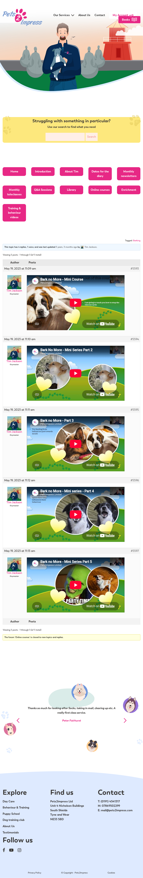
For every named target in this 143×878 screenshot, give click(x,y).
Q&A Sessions (43, 190)
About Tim (71, 171)
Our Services (61, 15)
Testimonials (11, 832)
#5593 (135, 268)
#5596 (135, 480)
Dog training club (13, 820)
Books (126, 19)
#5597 (135, 551)
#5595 (135, 409)
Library (71, 190)
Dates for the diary (100, 174)
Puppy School (11, 814)
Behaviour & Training (16, 807)
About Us (84, 15)
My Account (120, 15)
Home (14, 171)
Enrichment (128, 190)
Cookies (111, 872)
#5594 (135, 339)
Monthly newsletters (129, 174)
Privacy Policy (34, 872)
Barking (136, 240)
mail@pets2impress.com (117, 810)
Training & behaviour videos (14, 212)
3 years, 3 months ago (66, 247)
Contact (100, 15)
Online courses (100, 190)
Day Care (9, 801)
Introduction (43, 171)
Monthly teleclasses (14, 192)
